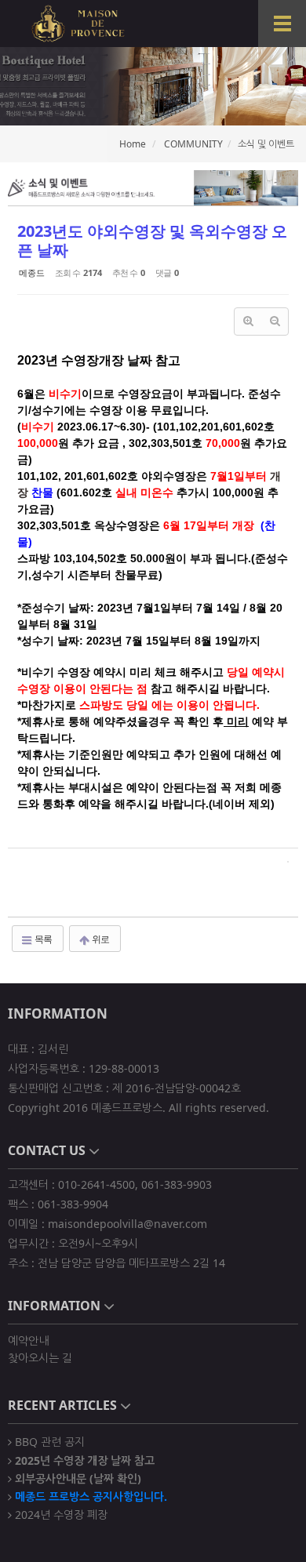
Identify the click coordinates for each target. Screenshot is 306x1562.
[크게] (248, 321)
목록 (42, 939)
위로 (99, 939)
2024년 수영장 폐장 (59, 1513)
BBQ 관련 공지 (48, 1441)
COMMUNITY (193, 144)
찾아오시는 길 (40, 1357)
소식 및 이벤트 (266, 144)
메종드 (32, 272)
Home (132, 144)
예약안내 (28, 1340)
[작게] (274, 321)
